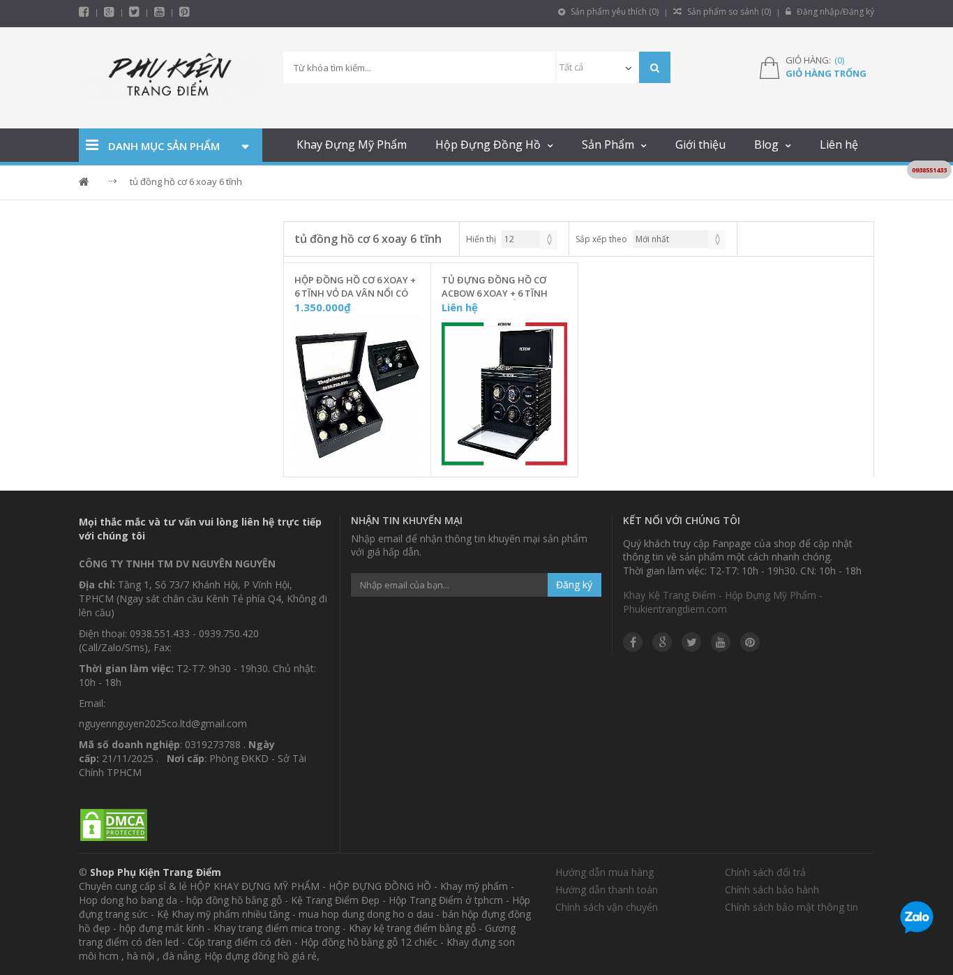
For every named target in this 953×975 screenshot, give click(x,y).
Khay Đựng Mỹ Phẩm (352, 144)
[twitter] (134, 11)
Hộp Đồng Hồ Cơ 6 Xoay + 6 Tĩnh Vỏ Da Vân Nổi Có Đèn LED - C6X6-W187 (355, 287)
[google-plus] (109, 11)
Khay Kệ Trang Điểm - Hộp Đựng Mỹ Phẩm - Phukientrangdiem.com (723, 602)
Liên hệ (839, 144)
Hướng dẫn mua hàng (604, 872)
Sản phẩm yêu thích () (614, 11)
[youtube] (159, 11)
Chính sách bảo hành (772, 889)
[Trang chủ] (170, 78)
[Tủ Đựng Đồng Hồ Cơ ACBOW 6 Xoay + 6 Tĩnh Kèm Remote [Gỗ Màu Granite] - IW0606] (504, 394)
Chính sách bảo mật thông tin (791, 907)
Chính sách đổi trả (765, 872)
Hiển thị (481, 239)
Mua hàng (365, 462)
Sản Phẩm (608, 144)
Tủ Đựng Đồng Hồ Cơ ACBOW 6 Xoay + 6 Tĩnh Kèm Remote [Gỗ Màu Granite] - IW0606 (495, 287)
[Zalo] (917, 920)
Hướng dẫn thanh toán (606, 889)
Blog (766, 144)
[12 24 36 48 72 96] (529, 239)
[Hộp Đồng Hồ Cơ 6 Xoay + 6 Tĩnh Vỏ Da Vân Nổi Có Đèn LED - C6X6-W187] (357, 394)
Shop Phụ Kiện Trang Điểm (155, 872)
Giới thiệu (700, 144)
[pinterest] (184, 11)
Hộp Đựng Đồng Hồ (488, 144)
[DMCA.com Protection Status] (114, 825)
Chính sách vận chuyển (606, 907)
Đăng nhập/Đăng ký (834, 11)
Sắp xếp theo (601, 239)
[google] (662, 642)
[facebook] (84, 11)
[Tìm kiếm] (654, 67)
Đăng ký (574, 584)
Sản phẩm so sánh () (728, 11)
